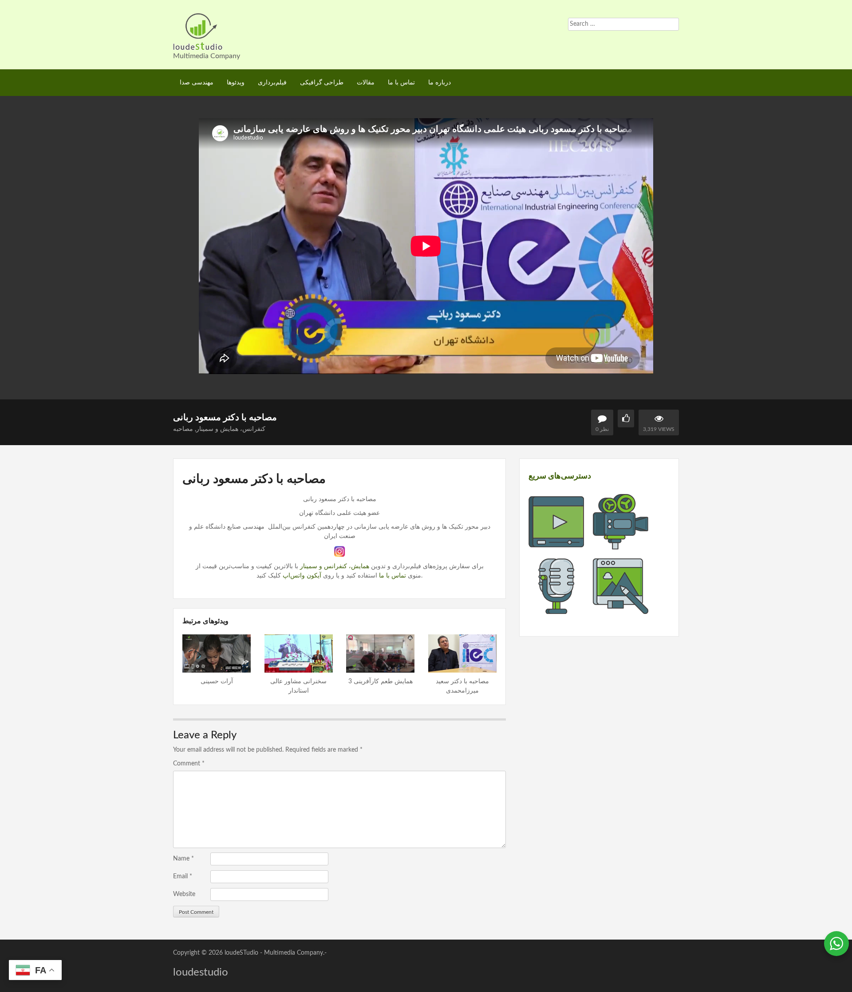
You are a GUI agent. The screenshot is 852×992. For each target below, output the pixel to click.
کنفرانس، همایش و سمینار (230, 429)
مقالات (366, 83)
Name (183, 859)
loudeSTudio (241, 953)
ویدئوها (236, 83)
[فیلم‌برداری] (620, 545)
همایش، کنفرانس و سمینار (334, 566)
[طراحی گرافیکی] (620, 609)
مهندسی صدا (196, 83)
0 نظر (602, 429)
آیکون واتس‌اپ (302, 576)
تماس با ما (401, 83)
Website (184, 894)
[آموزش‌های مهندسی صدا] (556, 609)
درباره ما (439, 83)
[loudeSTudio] (198, 31)
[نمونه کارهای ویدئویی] (556, 545)
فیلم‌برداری (272, 83)
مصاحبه (183, 429)
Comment (189, 764)
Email (182, 876)
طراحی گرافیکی (321, 83)
